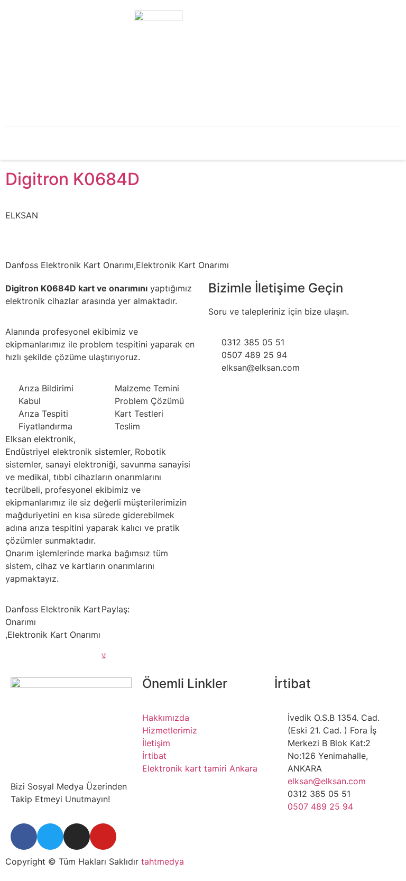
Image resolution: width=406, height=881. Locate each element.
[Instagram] (76, 836)
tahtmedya (162, 861)
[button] (62, 142)
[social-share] (150, 629)
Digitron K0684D (72, 179)
